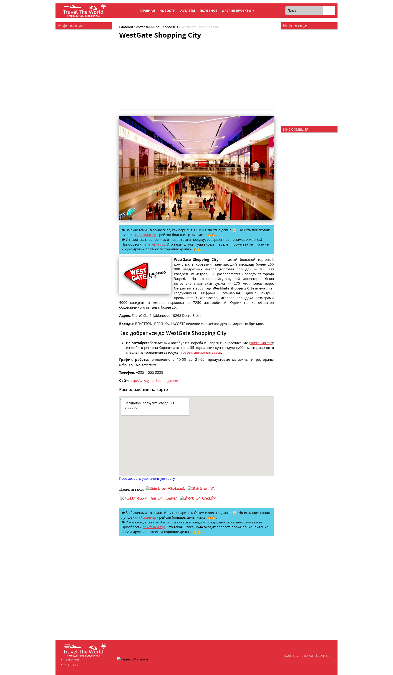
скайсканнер (145, 234)
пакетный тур (154, 244)
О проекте (72, 660)
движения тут (260, 342)
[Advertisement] (196, 76)
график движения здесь (201, 352)
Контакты (71, 664)
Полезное (208, 10)
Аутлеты (187, 10)
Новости (167, 10)
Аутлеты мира (147, 27)
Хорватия (170, 27)
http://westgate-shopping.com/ (154, 380)
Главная (147, 10)
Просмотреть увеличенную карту (147, 478)
